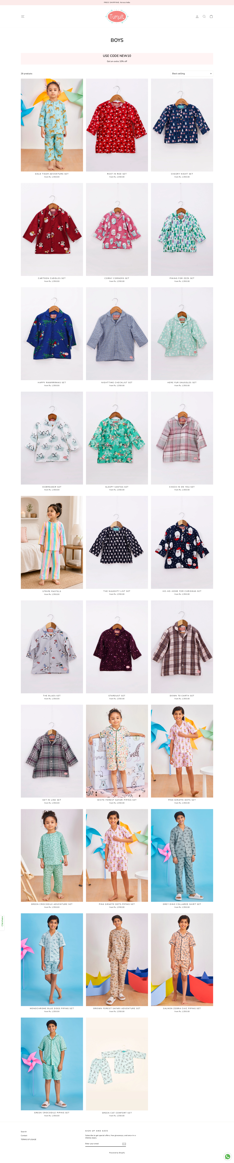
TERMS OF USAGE (28, 1139)
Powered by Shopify (117, 1153)
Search (24, 1131)
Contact (24, 1135)
